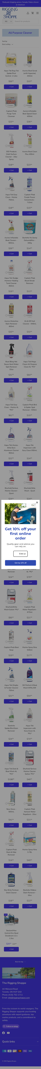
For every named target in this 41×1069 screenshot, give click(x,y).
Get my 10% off (20, 563)
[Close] (37, 502)
